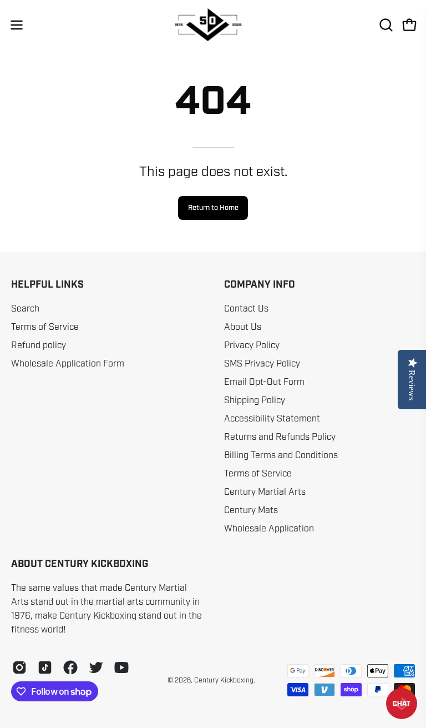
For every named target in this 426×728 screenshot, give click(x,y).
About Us (242, 327)
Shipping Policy (254, 400)
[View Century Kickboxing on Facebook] (70, 667)
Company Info (259, 285)
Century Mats (251, 510)
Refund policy (38, 345)
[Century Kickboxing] (213, 24)
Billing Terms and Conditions (281, 455)
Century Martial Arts (265, 492)
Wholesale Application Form (67, 363)
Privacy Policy (252, 345)
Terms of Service (45, 327)
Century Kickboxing (223, 680)
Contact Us (246, 308)
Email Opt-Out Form (264, 382)
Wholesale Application (269, 528)
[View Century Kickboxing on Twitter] (96, 667)
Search (25, 308)
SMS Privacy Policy (262, 363)
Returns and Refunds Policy (280, 437)
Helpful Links (47, 285)
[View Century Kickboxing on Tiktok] (45, 667)
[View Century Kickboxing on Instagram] (19, 667)
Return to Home (213, 207)
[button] (385, 25)
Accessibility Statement (272, 418)
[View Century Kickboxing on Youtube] (121, 667)
